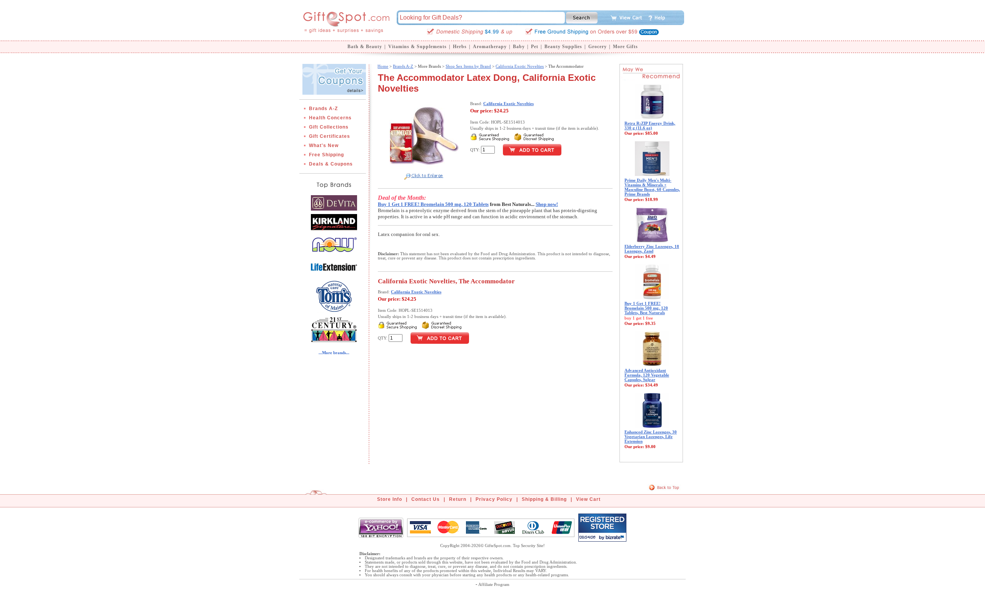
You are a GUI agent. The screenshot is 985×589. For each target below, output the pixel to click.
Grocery (597, 46)
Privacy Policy (494, 499)
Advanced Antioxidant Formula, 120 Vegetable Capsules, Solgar (646, 375)
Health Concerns (330, 117)
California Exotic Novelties (520, 66)
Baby (519, 46)
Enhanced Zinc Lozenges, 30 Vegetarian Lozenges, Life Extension (650, 436)
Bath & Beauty (364, 46)
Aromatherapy (490, 46)
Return (457, 499)
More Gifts (625, 46)
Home (382, 66)
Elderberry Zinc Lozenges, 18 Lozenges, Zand (651, 248)
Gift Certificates (329, 136)
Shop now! (547, 204)
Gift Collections (329, 127)
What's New (324, 145)
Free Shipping (326, 154)
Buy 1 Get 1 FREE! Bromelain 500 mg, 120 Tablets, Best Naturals (646, 308)
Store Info (389, 499)
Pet (534, 46)
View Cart (588, 499)
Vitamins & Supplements (417, 46)
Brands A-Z (323, 108)
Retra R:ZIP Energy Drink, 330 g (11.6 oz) (649, 125)
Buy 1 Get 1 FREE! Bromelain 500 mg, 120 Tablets (433, 204)
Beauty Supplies (563, 46)
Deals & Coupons (331, 164)
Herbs (460, 46)
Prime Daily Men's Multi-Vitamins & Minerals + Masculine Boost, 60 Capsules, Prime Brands (652, 187)
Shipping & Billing (544, 499)
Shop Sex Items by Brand (468, 66)
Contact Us (425, 499)
